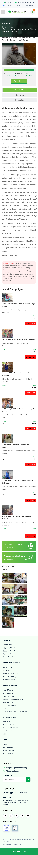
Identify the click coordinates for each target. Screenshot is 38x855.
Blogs (5, 708)
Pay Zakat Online (9, 648)
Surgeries (6, 670)
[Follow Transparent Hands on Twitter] (16, 816)
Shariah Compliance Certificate (15, 711)
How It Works (8, 690)
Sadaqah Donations (10, 651)
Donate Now (30, 323)
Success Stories (9, 705)
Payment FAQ (8, 747)
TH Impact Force (9, 725)
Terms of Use (8, 753)
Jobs (5, 734)
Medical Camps (9, 680)
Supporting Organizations (13, 699)
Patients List (8, 667)
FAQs (5, 744)
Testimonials (8, 702)
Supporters (20, 95)
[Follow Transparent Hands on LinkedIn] (22, 816)
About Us (6, 722)
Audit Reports (8, 696)
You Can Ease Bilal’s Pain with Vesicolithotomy (18, 339)
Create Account (28, 5)
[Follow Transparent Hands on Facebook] (5, 816)
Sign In (18, 5)
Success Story (20, 100)
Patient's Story (20, 90)
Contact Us (7, 731)
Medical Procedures (10, 673)
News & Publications (11, 728)
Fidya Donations (9, 657)
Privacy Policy (8, 750)
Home (4, 27)
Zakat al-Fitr (8, 654)
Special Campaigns (10, 677)
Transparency (8, 693)
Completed (19, 81)
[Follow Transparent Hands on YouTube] (28, 816)
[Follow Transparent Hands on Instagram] (11, 816)
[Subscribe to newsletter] (28, 779)
